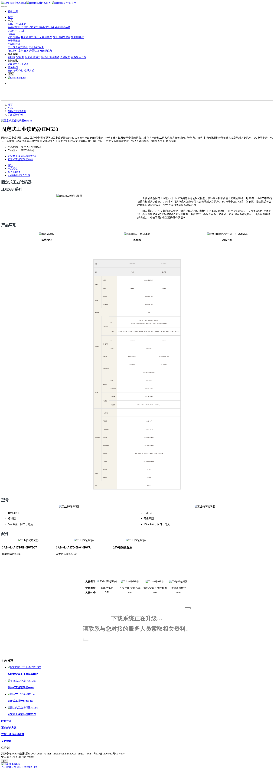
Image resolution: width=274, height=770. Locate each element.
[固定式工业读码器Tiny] (21, 694)
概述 (10, 165)
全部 (10, 70)
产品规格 (13, 168)
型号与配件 (14, 172)
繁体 (11, 74)
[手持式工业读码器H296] (22, 680)
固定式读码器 (15, 114)
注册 (15, 11)
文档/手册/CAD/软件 (19, 175)
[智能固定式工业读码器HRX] (24, 667)
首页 (10, 17)
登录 (10, 11)
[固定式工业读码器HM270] (23, 707)
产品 (10, 108)
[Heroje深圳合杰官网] (137, 3)
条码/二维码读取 (17, 111)
